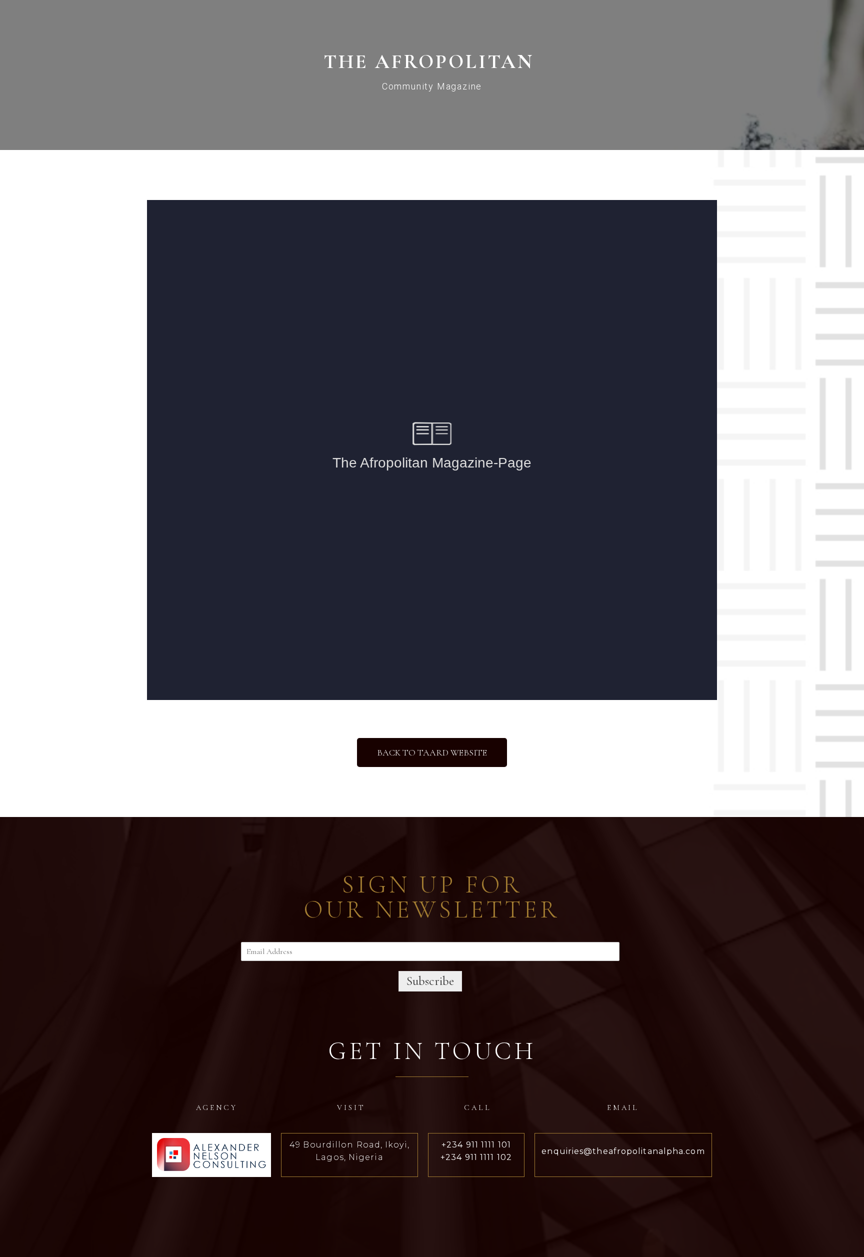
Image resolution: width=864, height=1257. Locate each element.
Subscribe (430, 981)
